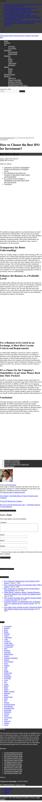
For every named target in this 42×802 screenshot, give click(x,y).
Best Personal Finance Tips (13, 773)
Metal (6, 688)
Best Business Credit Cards (13, 767)
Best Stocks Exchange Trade (13, 756)
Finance (6, 656)
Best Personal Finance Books (13, 760)
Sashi (11, 158)
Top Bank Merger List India (13, 766)
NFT (5, 701)
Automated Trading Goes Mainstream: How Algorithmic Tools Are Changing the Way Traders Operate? (22, 602)
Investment (7, 50)
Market (6, 67)
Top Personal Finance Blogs (13, 754)
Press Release (8, 706)
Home (6, 41)
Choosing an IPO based (15, 409)
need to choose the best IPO (24, 269)
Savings (6, 714)
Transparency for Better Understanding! (17, 167)
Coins (6, 639)
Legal (6, 680)
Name (2, 535)
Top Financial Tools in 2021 (13, 758)
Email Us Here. (21, 785)
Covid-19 (7, 641)
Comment (3, 522)
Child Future (12, 63)
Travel (10, 61)
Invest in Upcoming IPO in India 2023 (16, 464)
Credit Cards (8, 643)
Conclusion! (8, 184)
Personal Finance (9, 74)
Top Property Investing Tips (13, 771)
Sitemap (6, 792)
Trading (6, 723)
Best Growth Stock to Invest (13, 769)
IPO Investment (9, 466)
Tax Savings (12, 48)
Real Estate (7, 710)
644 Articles (12, 485)
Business (7, 634)
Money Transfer (9, 691)
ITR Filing (11, 46)
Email (2, 540)
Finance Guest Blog (14, 80)
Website (2, 546)
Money (10, 69)
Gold (5, 667)
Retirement (11, 65)
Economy (7, 43)
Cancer (6, 635)
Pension (6, 702)
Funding (6, 665)
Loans (6, 684)
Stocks (10, 71)
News (10, 73)
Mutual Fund (8, 697)
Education (7, 652)
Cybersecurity (8, 647)
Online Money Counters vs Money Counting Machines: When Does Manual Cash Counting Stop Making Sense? (22, 593)
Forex (6, 663)
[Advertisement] (21, 114)
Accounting (8, 626)
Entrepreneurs (8, 654)
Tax (5, 45)
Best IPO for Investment (12, 461)
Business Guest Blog (15, 82)
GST (5, 669)
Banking (7, 628)
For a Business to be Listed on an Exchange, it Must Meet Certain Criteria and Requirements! (17, 175)
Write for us (12, 78)
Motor (6, 695)
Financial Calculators (11, 658)
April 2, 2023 (4, 158)
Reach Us (7, 76)
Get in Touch (8, 788)
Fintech (6, 660)
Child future (8, 637)
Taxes (6, 719)
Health (10, 59)
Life (9, 58)
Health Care (8, 673)
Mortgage (7, 693)
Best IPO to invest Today (12, 463)
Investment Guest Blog (15, 84)
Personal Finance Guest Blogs (18, 86)
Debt (5, 649)
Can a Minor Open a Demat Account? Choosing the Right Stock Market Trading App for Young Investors (22, 608)
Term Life (7, 721)
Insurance (7, 56)
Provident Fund (9, 708)
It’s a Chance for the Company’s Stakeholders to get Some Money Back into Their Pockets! (16, 180)
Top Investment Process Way (13, 753)
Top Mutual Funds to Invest (13, 762)
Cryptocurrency (9, 645)
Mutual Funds (12, 54)
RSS (5, 794)
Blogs (6, 630)
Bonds (6, 632)
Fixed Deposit (12, 52)
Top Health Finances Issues (13, 764)
